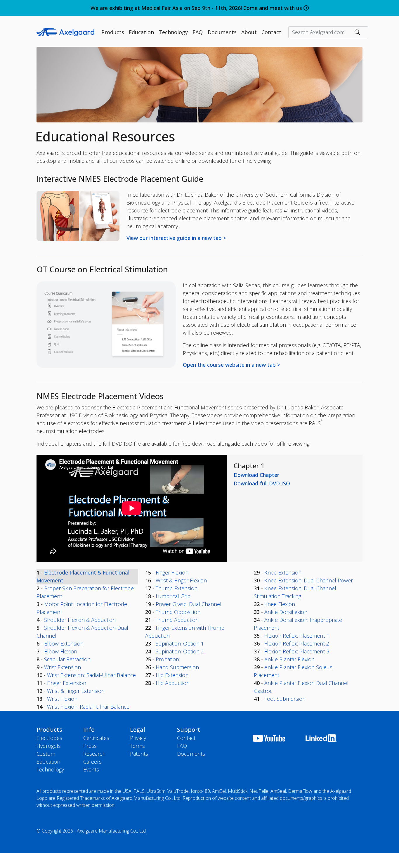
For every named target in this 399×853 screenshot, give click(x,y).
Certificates (96, 737)
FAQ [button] (197, 32)
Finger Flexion (172, 572)
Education (48, 761)
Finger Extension (66, 682)
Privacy (138, 737)
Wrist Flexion (62, 698)
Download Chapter (256, 474)
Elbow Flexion (60, 651)
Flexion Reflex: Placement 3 (296, 651)
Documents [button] (222, 32)
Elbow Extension (64, 643)
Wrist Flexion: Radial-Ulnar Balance (88, 706)
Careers (92, 761)
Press (90, 745)
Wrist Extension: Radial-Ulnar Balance (91, 675)
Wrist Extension (62, 667)
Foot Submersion (285, 698)
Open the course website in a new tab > (231, 364)
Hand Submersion (177, 667)
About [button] (249, 32)
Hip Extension (172, 675)
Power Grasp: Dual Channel (188, 604)
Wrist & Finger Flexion (181, 580)
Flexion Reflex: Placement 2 (296, 643)
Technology (50, 769)
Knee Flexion (279, 604)
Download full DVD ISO (262, 483)
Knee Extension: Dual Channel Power (308, 580)
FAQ (182, 745)
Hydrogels (49, 745)
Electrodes (49, 737)
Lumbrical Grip (173, 596)
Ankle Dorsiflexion (285, 611)
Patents (139, 753)
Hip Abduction (173, 682)
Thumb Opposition (178, 611)
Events (91, 769)
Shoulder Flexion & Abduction (80, 619)
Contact (271, 32)
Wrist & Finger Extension (76, 690)
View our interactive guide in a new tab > (176, 237)
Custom (46, 753)
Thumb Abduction (177, 619)
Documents (191, 753)
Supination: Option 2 (180, 651)
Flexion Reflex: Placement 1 (296, 635)
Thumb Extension (176, 588)
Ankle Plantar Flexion (289, 659)
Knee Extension (282, 572)
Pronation (167, 659)
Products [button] (112, 32)
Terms (137, 745)
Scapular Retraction (67, 659)
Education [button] (141, 32)
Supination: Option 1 (180, 643)
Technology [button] (173, 32)
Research (94, 753)
